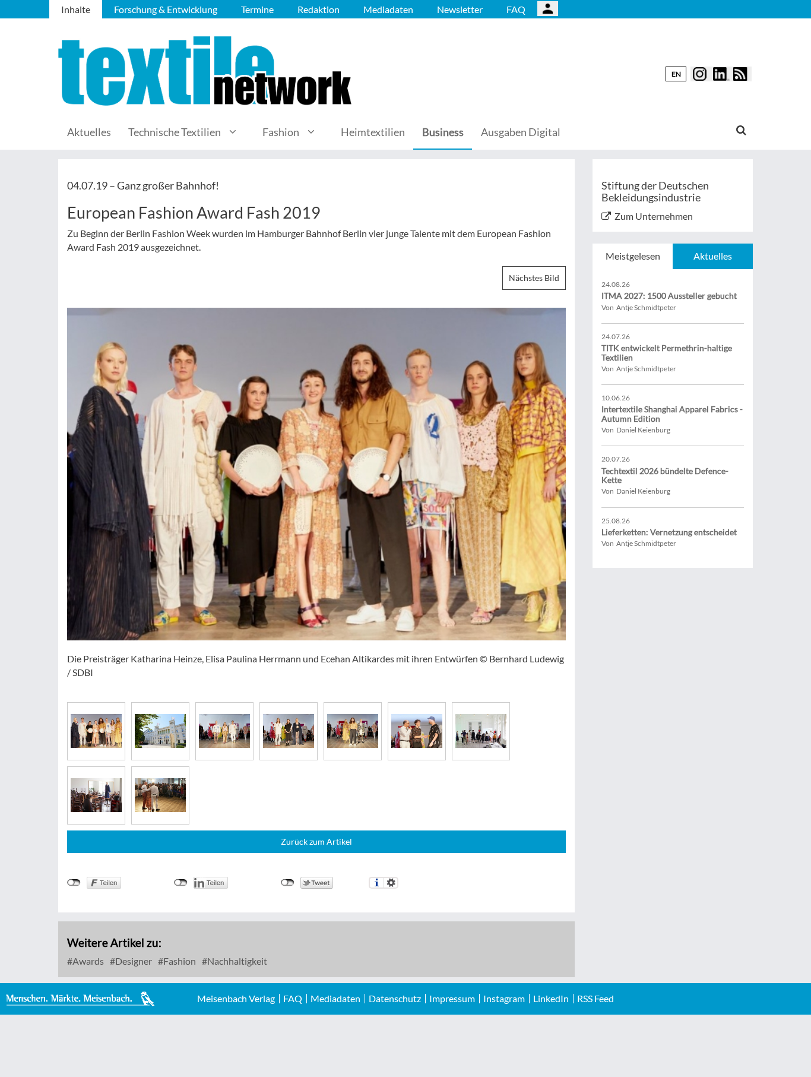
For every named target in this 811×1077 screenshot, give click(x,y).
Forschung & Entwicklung (165, 9)
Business (443, 131)
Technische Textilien (174, 131)
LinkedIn (551, 998)
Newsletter (460, 9)
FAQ (515, 9)
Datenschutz (395, 998)
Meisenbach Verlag (236, 998)
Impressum (452, 998)
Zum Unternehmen (653, 216)
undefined (181, 882)
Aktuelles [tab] (712, 255)
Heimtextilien (373, 131)
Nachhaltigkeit (236, 961)
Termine (257, 9)
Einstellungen (391, 883)
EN (676, 74)
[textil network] (206, 71)
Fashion (280, 131)
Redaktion (318, 9)
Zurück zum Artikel (316, 841)
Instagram (504, 998)
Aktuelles (89, 131)
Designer (132, 961)
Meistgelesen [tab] (633, 255)
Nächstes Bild (534, 278)
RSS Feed (595, 998)
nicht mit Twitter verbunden (287, 882)
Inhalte (75, 9)
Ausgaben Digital (520, 131)
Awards (87, 961)
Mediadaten (388, 9)
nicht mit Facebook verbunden (74, 882)
